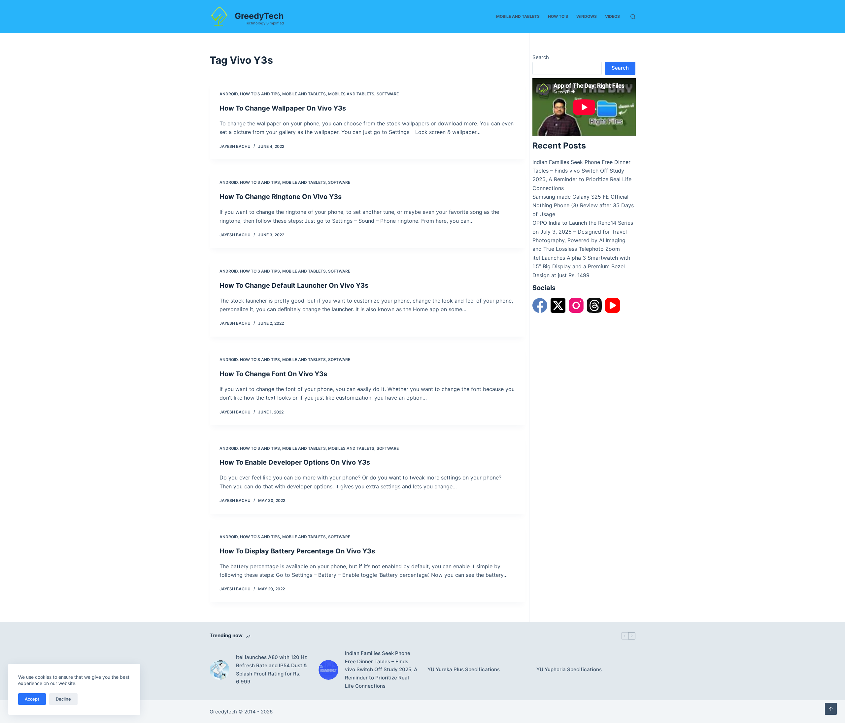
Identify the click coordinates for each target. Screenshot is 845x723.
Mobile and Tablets (304, 93)
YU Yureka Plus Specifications (463, 669)
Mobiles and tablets (351, 93)
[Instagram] (576, 305)
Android (229, 93)
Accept (32, 699)
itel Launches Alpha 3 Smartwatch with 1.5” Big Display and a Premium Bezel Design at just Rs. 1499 (581, 266)
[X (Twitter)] (558, 305)
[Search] (632, 16)
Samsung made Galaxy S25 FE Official (580, 196)
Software (388, 93)
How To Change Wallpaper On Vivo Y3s (283, 108)
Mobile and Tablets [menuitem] (518, 16)
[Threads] (594, 305)
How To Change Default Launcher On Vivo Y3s (294, 285)
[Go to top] (831, 709)
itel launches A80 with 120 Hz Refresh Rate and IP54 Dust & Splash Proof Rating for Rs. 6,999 (271, 669)
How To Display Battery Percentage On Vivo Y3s (297, 551)
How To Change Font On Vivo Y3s (273, 374)
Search (540, 57)
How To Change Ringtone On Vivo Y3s (281, 197)
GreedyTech (259, 16)
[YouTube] (612, 305)
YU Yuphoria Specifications (569, 669)
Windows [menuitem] (586, 16)
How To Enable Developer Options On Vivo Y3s (295, 462)
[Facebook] (539, 305)
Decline (63, 699)
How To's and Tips (260, 93)
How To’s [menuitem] (558, 16)
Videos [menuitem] (612, 16)
